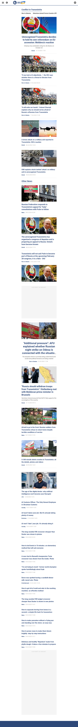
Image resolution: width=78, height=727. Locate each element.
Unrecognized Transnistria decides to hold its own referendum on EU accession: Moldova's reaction (39, 40)
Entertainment (25, 583)
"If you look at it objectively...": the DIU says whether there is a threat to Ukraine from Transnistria (37, 77)
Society (23, 507)
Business (24, 518)
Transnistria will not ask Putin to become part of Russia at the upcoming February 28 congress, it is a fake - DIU (38, 256)
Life (23, 497)
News (23, 212)
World (33, 50)
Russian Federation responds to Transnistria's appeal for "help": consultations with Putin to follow (35, 206)
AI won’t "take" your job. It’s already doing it (37, 524)
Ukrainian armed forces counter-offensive (47, 13)
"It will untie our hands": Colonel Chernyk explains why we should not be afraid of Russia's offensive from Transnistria (36, 109)
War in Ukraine (26, 13)
